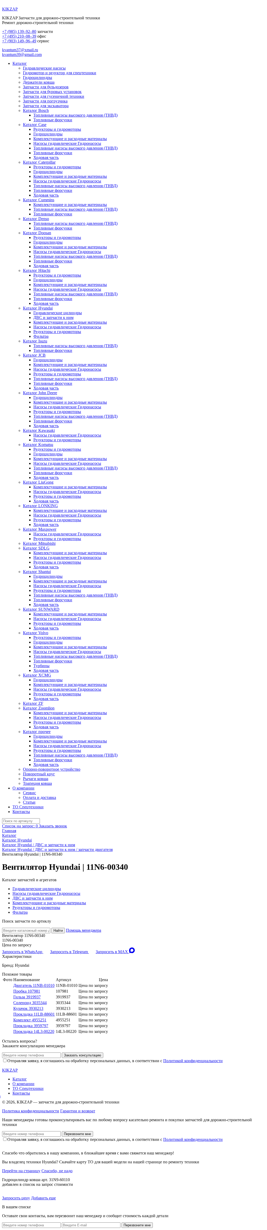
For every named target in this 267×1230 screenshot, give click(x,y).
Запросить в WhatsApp (22, 951)
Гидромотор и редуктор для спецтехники (59, 73)
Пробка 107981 (26, 991)
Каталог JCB (34, 355)
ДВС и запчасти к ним (53, 317)
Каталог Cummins (38, 200)
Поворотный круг (39, 774)
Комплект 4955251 (29, 1020)
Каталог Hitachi (36, 270)
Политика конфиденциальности (30, 1111)
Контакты (21, 811)
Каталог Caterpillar (39, 162)
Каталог (20, 63)
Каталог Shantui (37, 571)
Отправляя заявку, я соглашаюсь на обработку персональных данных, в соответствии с (115, 1061)
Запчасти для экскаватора (46, 106)
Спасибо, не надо (56, 1171)
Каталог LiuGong (38, 482)
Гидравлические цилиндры (57, 313)
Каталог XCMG (37, 675)
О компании (23, 788)
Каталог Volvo (35, 633)
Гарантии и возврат (77, 1111)
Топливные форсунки (52, 120)
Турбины (41, 665)
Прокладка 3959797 (30, 1025)
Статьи (29, 802)
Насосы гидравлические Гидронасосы (67, 143)
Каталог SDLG (36, 548)
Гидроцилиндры (37, 77)
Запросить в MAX (112, 951)
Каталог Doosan (37, 233)
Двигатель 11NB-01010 (33, 985)
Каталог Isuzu (35, 341)
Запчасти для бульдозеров (46, 87)
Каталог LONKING (40, 506)
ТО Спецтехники (28, 807)
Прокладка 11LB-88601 (34, 1014)
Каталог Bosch (36, 110)
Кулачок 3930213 (28, 1008)
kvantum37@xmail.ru (20, 50)
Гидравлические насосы (44, 68)
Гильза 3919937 (27, 997)
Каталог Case (34, 124)
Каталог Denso (36, 218)
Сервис (29, 793)
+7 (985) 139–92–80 (19, 31)
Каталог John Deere (40, 393)
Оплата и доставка (39, 797)
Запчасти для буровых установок (52, 91)
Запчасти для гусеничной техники (53, 96)
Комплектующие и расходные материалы (70, 138)
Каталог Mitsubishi (39, 543)
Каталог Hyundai (38, 308)
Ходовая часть (46, 157)
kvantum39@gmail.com (22, 54)
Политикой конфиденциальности (193, 1061)
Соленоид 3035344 (30, 1002)
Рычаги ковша (35, 778)
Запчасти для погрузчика (45, 101)
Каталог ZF (33, 703)
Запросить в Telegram (69, 951)
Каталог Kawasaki (39, 430)
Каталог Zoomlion (38, 708)
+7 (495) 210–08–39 (19, 36)
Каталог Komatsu (38, 444)
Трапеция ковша (37, 783)
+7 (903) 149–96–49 (19, 41)
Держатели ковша (38, 82)
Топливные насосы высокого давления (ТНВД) (75, 115)
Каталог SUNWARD (41, 609)
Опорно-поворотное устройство (51, 769)
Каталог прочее (37, 731)
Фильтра (40, 336)
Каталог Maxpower (39, 529)
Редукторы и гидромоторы (57, 129)
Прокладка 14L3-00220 (33, 1031)
